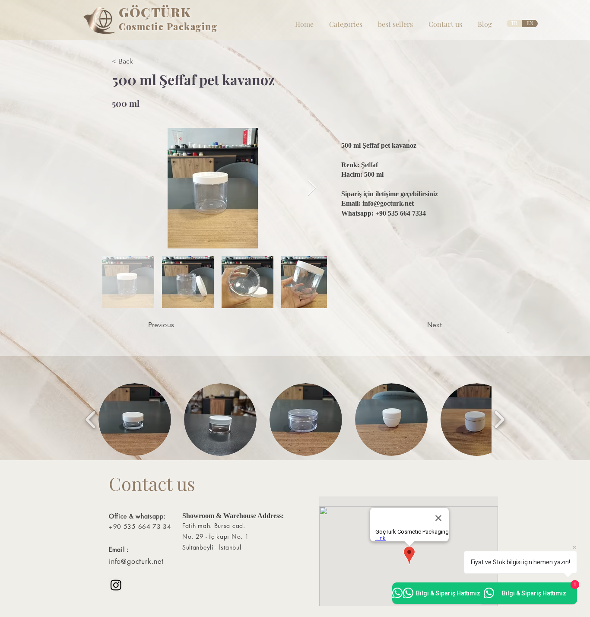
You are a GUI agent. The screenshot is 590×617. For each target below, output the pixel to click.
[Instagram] (116, 585)
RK (181, 12)
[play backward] (91, 419)
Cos (128, 26)
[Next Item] (312, 188)
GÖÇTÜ (145, 12)
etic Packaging (181, 26)
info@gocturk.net (388, 203)
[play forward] (499, 419)
